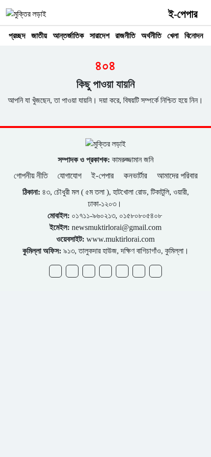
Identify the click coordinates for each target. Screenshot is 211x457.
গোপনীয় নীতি (32, 175)
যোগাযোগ (69, 175)
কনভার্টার (135, 175)
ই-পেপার (183, 14)
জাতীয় (39, 35)
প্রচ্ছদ (17, 35)
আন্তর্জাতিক (68, 35)
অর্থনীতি (151, 35)
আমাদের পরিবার (177, 175)
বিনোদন (194, 35)
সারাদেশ (99, 35)
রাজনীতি (125, 35)
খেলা (173, 35)
